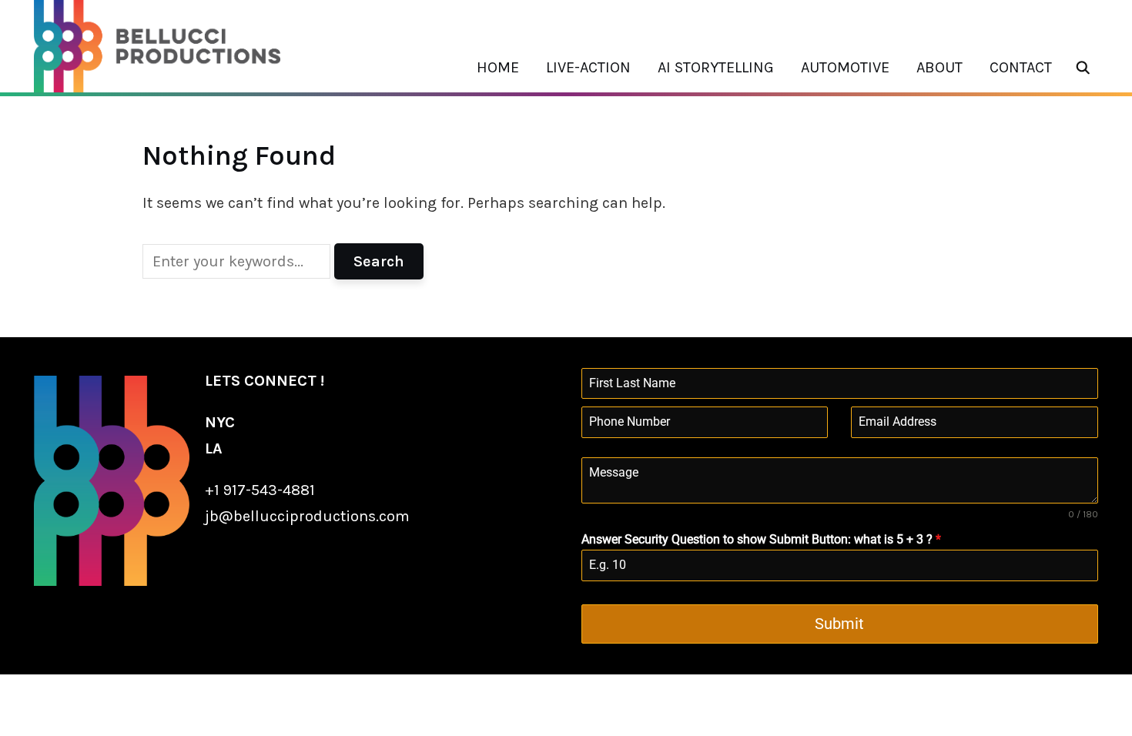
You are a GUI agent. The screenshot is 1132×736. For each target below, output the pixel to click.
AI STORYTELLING (716, 67)
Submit (839, 623)
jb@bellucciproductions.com (307, 516)
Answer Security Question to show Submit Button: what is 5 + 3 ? (761, 539)
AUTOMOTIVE (845, 67)
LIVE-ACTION (588, 67)
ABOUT (939, 67)
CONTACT (1021, 67)
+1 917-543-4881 (260, 490)
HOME (498, 67)
